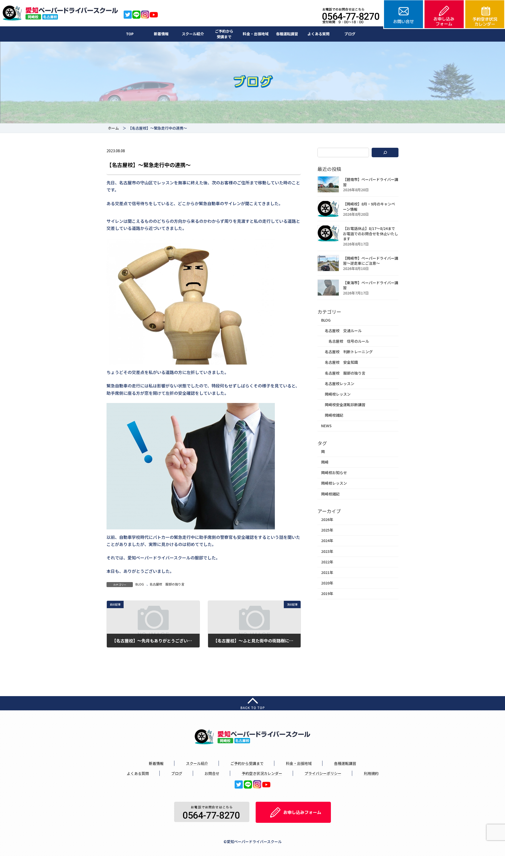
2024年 (327, 540)
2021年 (327, 572)
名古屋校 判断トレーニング (349, 352)
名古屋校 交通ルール (343, 330)
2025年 (327, 530)
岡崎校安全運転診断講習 (345, 404)
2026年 (327, 519)
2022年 (327, 561)
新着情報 (161, 33)
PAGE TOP (489, 825)
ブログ (349, 33)
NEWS (326, 426)
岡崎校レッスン (338, 394)
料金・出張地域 (256, 33)
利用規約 (371, 773)
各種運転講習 (287, 33)
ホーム (113, 128)
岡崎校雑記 (334, 415)
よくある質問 (318, 33)
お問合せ (212, 773)
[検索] (385, 152)
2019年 (327, 593)
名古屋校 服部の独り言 (167, 584)
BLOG (139, 584)
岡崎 (325, 462)
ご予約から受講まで (224, 33)
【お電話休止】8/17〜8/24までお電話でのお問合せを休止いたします (370, 234)
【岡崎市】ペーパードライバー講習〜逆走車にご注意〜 (370, 260)
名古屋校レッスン (339, 383)
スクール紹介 (193, 33)
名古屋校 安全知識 (341, 362)
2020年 (327, 583)
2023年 (327, 551)
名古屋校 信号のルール (349, 341)
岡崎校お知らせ (334, 472)
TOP (130, 33)
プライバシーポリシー (323, 773)
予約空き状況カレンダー (262, 773)
